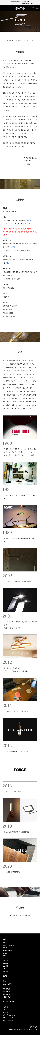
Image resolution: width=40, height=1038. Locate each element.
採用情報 (5, 971)
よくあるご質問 (7, 984)
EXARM (5, 943)
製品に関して (6, 994)
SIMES (4, 955)
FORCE (5, 953)
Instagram (6, 1010)
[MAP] (29, 220)
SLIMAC (5, 948)
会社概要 (5, 966)
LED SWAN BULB (7, 950)
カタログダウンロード (9, 1015)
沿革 (4, 968)
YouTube (5, 1012)
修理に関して (6, 992)
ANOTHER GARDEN (8, 945)
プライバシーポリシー (9, 1017)
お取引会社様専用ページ (10, 1020)
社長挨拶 (5, 963)
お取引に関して (7, 997)
